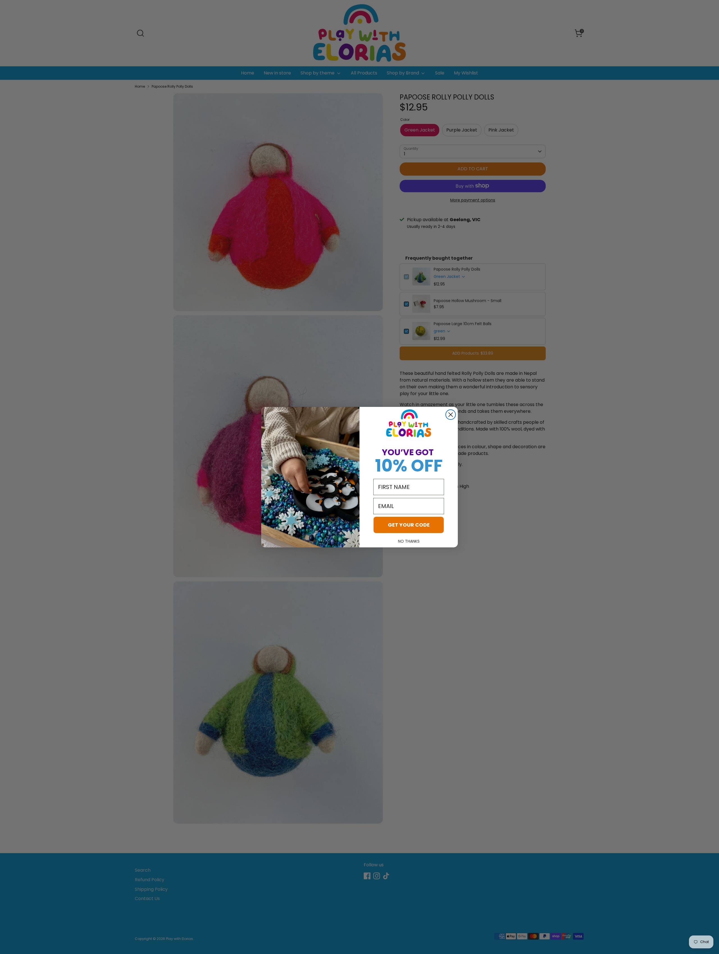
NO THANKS (409, 541)
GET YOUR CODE (409, 524)
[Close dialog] (451, 415)
